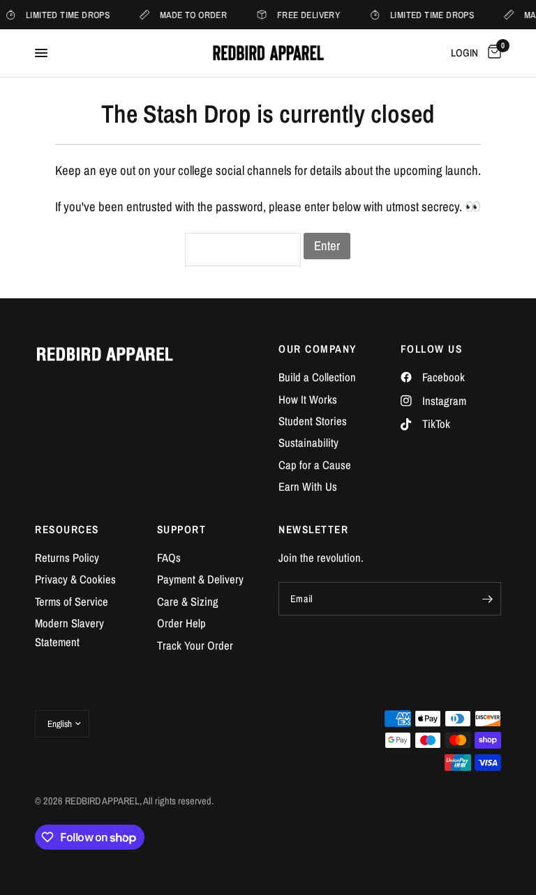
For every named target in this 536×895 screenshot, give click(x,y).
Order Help (181, 623)
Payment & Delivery (200, 579)
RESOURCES (67, 529)
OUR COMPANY (317, 349)
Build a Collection (317, 377)
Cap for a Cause (314, 465)
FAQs (169, 557)
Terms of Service (71, 601)
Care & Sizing (187, 601)
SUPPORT (182, 529)
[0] (492, 53)
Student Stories (312, 421)
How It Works (307, 399)
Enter (327, 245)
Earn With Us (307, 486)
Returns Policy (67, 557)
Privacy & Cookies (75, 579)
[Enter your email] (487, 598)
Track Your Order (195, 645)
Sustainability (308, 442)
